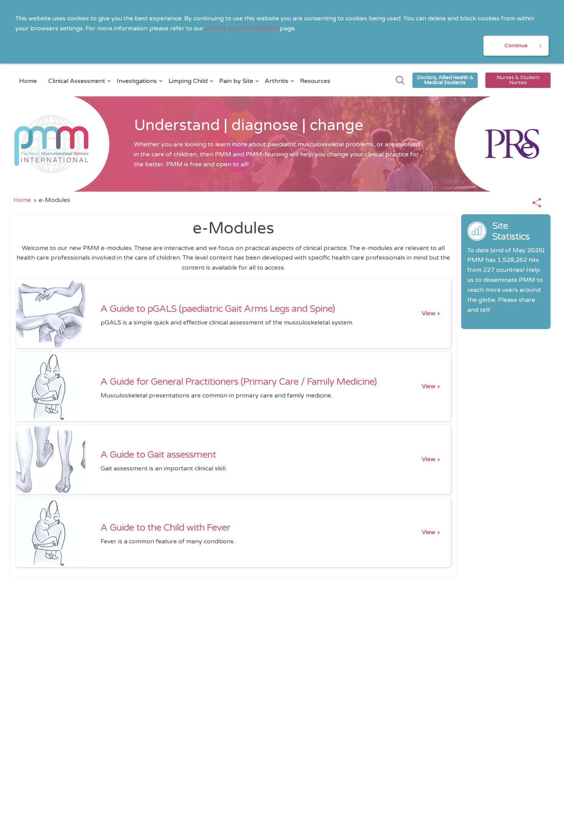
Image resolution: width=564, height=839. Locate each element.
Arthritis (277, 81)
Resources (315, 81)
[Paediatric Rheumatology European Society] (503, 144)
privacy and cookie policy (241, 28)
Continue (516, 45)
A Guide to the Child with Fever (165, 527)
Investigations (137, 81)
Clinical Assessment (76, 81)
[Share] (536, 203)
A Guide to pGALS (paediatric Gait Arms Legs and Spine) (218, 308)
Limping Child (188, 81)
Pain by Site (236, 81)
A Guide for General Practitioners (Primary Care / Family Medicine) (239, 381)
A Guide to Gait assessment (158, 454)
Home (28, 81)
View (428, 313)
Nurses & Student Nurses (518, 80)
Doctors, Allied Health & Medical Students (445, 80)
